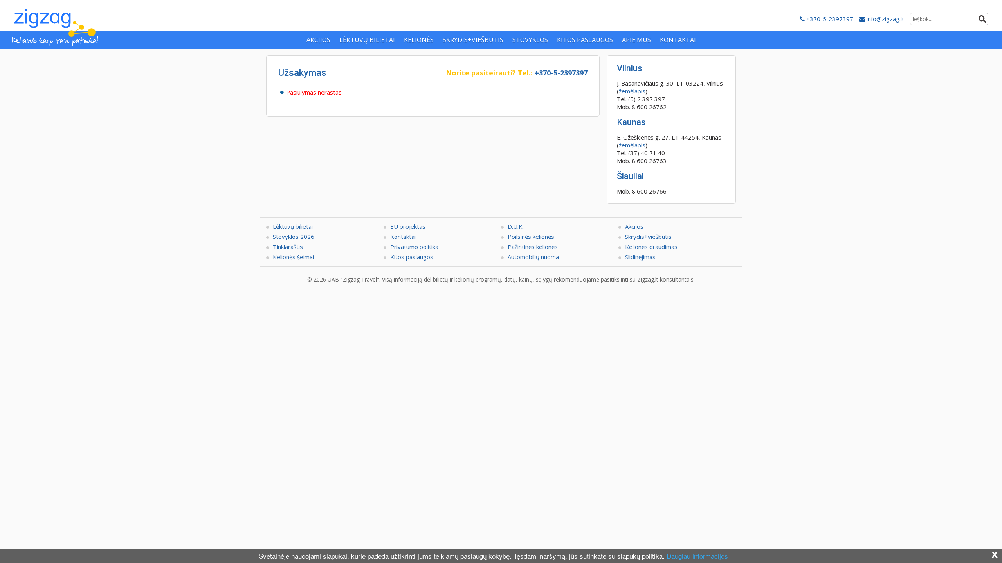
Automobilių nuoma (533, 257)
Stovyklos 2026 (293, 236)
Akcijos (634, 226)
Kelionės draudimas (651, 247)
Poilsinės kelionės (531, 236)
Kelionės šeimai (293, 257)
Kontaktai (403, 236)
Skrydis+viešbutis (648, 236)
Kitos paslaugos (411, 257)
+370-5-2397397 (829, 19)
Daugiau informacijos (697, 556)
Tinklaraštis (288, 247)
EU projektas (407, 226)
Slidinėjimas (640, 257)
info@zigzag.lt (884, 19)
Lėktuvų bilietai (293, 226)
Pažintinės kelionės (533, 247)
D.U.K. (516, 226)
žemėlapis (632, 91)
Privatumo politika (414, 247)
